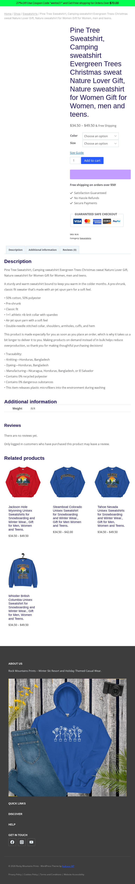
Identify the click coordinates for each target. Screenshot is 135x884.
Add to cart (92, 160)
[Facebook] (12, 842)
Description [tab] (15, 249)
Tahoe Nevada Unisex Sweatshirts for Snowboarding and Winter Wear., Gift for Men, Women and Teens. (111, 516)
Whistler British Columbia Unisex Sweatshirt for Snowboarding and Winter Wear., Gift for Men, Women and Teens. (21, 607)
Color (74, 136)
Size (73, 143)
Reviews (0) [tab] (69, 249)
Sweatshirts (85, 238)
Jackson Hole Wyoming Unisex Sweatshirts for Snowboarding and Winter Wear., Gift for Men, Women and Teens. (21, 518)
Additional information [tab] (43, 249)
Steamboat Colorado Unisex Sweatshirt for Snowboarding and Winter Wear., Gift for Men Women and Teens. (67, 516)
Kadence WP (68, 866)
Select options (67, 543)
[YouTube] (31, 842)
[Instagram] (22, 842)
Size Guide (77, 153)
